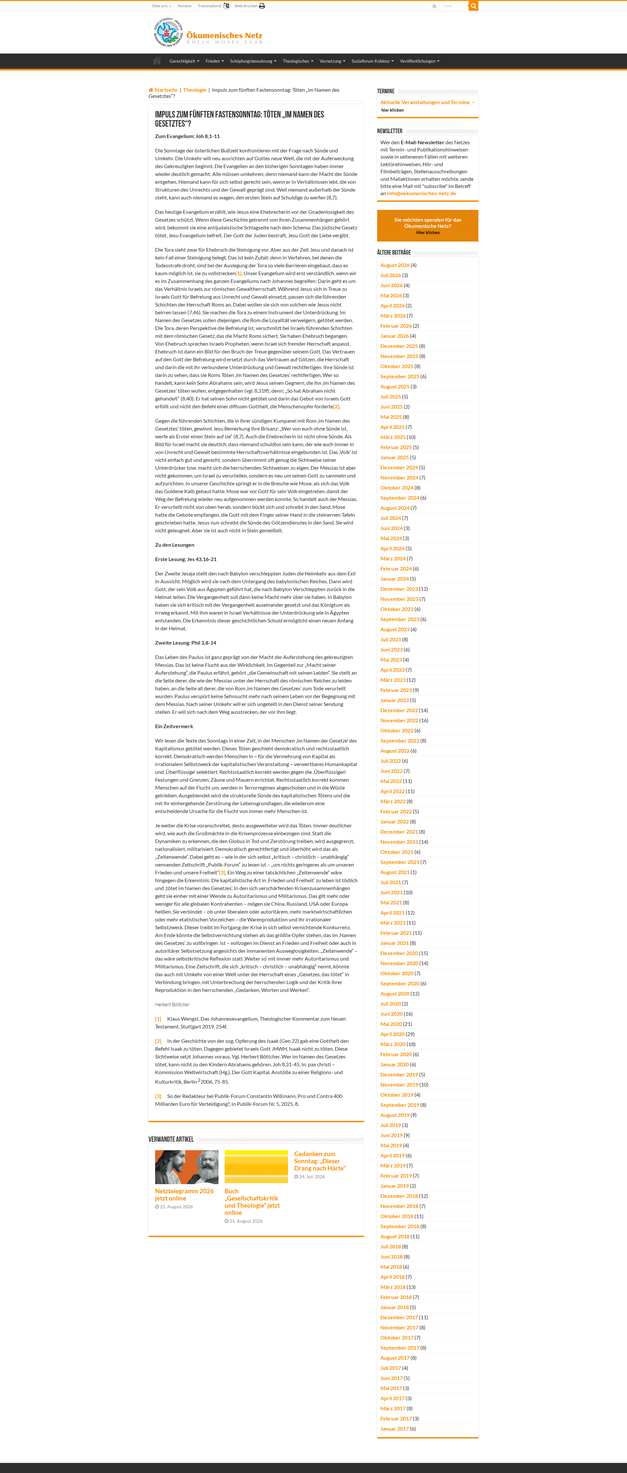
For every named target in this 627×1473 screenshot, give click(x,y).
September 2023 (399, 619)
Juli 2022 (390, 761)
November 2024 (399, 477)
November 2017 (399, 1327)
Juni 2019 (391, 1135)
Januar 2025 (394, 457)
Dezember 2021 (399, 831)
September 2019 (399, 1105)
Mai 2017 (391, 1388)
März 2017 (393, 1408)
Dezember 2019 (399, 1074)
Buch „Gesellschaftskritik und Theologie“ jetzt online (252, 1201)
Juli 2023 (390, 639)
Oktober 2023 (396, 609)
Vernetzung (330, 61)
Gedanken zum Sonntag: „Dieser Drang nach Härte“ (320, 1161)
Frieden (213, 61)
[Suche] (473, 6)
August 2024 (395, 508)
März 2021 (393, 922)
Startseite (165, 89)
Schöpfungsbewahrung (251, 61)
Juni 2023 (391, 649)
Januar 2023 (394, 700)
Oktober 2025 (396, 366)
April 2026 (392, 305)
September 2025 (399, 376)
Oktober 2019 (396, 1094)
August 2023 (395, 629)
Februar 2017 (396, 1418)
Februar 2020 (396, 1054)
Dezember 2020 (399, 953)
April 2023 (392, 669)
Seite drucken (246, 5)
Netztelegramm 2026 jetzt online (184, 1194)
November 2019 (399, 1084)
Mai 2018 (391, 1266)
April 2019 (392, 1155)
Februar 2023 (396, 690)
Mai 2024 (391, 538)
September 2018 (399, 1226)
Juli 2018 (390, 1246)
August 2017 (395, 1358)
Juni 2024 (391, 528)
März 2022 (393, 801)
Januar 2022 (394, 821)
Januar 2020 (394, 1064)
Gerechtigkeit (182, 61)
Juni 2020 (391, 1014)
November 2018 (399, 1206)
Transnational (209, 5)
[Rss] (434, 6)
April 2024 (392, 548)
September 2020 (399, 983)
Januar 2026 (394, 336)
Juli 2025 (390, 396)
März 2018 (393, 1287)
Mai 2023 (391, 659)
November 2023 (399, 599)
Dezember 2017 (399, 1317)
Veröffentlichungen (417, 61)
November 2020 (399, 963)
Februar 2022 (396, 811)
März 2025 (393, 437)
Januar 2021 (394, 943)
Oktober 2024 (396, 487)
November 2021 (399, 841)
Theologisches (296, 61)
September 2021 (399, 862)
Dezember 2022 (399, 710)
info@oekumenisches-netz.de (421, 193)
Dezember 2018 (399, 1196)
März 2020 (393, 1044)
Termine (184, 5)
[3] (222, 872)
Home (157, 60)
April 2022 (392, 791)
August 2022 (395, 750)
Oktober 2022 (396, 730)
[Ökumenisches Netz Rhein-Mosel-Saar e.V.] (208, 31)
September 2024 (399, 497)
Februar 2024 (396, 568)
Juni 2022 (391, 771)
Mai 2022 (391, 781)
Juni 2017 (391, 1378)
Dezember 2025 (399, 346)
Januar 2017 (394, 1428)
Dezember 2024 (399, 467)
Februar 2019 (396, 1175)
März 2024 (393, 558)
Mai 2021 (391, 902)
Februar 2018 (396, 1297)
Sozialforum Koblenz (371, 61)
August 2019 (395, 1115)
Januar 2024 (394, 578)
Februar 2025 (396, 447)
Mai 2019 (391, 1145)
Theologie (194, 89)
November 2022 (399, 720)
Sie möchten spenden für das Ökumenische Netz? (427, 225)
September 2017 (399, 1347)
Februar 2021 (396, 933)
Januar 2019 (394, 1186)
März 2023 (393, 680)
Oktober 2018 (396, 1216)
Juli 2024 (390, 518)
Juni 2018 (391, 1256)
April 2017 (392, 1398)
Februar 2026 (396, 325)
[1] (238, 273)
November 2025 (399, 356)
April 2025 (392, 427)
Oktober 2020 (396, 973)
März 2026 (393, 315)
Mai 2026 (391, 295)
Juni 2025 (391, 406)
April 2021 (392, 912)
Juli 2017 (390, 1368)
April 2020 (392, 1034)
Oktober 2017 (396, 1337)
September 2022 (399, 740)
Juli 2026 (390, 275)
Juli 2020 (390, 1003)
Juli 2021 (390, 882)
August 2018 (395, 1236)
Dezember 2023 (399, 589)
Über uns (160, 5)
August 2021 (395, 872)
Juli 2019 (390, 1125)
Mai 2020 (391, 1024)
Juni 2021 (391, 892)
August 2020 (395, 993)
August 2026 (395, 265)
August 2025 (395, 386)
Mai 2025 (391, 417)
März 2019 (393, 1165)
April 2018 (392, 1277)
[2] (336, 406)
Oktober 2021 (396, 852)
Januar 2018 (394, 1307)
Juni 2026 (391, 285)
